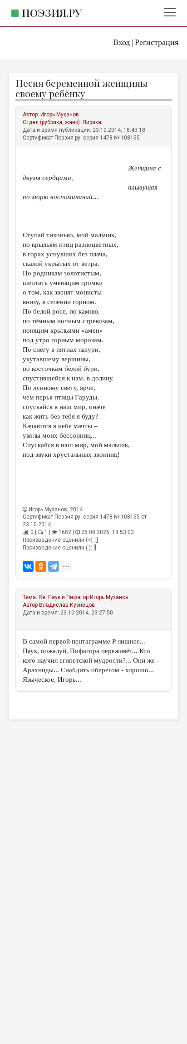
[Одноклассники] (40, 566)
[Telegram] (53, 566)
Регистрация (156, 42)
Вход (121, 42)
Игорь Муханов (59, 114)
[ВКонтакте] (28, 566)
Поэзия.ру (52, 12)
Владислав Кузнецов (67, 605)
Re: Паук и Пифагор (64, 597)
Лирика (92, 122)
